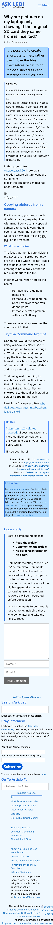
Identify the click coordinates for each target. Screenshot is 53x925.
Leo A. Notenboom (17, 42)
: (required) (21, 755)
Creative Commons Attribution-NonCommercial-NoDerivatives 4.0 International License (21, 913)
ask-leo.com (42, 459)
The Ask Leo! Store (21, 839)
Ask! (13, 797)
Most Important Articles (23, 805)
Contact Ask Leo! (20, 856)
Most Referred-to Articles (24, 801)
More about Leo (24, 515)
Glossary (15, 813)
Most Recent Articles (22, 809)
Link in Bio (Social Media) (24, 818)
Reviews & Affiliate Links (26, 897)
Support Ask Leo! (26, 793)
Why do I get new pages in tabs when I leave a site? (25, 407)
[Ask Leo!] (14, 5)
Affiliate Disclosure (21, 872)
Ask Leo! (9, 505)
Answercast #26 (14, 170)
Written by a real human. (27, 697)
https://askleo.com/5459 (36, 462)
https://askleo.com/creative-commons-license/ (27, 923)
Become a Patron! (20, 827)
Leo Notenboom (17, 489)
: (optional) (16, 747)
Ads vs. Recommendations (25, 860)
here (43, 774)
